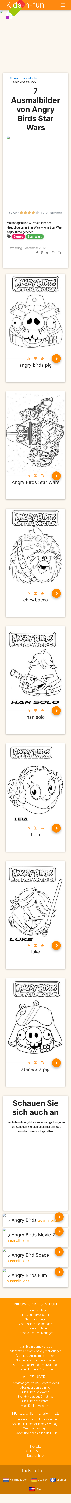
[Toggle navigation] (63, 5)
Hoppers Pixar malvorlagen (35, 1333)
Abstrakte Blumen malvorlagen (35, 1360)
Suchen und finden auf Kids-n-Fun (35, 1433)
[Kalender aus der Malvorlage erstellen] (35, 358)
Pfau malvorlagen (35, 1319)
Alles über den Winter (35, 1401)
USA (38, 1489)
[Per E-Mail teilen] (59, 252)
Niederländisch (18, 1479)
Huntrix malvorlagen (35, 1328)
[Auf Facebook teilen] (37, 252)
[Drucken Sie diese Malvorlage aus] (42, 358)
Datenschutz (35, 1456)
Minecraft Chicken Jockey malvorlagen (35, 1351)
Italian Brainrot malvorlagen (35, 1346)
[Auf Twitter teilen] (47, 252)
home (15, 78)
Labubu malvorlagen (35, 1315)
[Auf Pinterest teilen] (42, 252)
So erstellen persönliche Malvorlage (35, 1424)
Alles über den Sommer (35, 1387)
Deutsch (42, 1479)
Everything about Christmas (36, 1396)
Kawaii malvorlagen (35, 1310)
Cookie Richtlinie (35, 1451)
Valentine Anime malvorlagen (35, 1355)
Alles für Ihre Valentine (35, 1405)
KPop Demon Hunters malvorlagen (35, 1365)
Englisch (61, 1479)
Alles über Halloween (35, 1392)
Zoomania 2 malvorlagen (35, 1324)
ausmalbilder (30, 78)
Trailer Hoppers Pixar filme (35, 1369)
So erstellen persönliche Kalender (35, 1419)
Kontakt (35, 1446)
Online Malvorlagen (35, 1428)
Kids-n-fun (25, 5)
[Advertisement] (35, 175)
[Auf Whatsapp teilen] (53, 252)
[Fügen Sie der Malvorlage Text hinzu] (29, 358)
